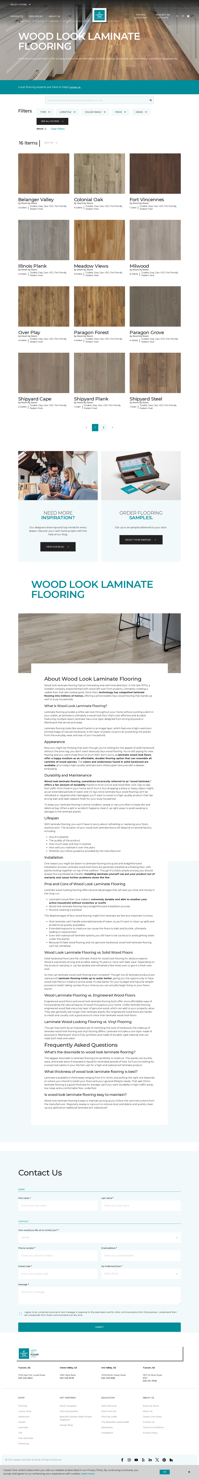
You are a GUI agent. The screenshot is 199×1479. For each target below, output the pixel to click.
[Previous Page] (86, 427)
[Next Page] (112, 427)
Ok (164, 1472)
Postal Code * (25, 1266)
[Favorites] (183, 16)
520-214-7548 (150, 1380)
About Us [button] (54, 16)
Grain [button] (139, 112)
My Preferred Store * (111, 1266)
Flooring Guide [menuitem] (109, 1416)
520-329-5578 (67, 1378)
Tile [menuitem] (20, 1433)
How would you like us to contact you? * (38, 1230)
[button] (177, 16)
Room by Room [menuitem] (151, 1406)
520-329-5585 (108, 1378)
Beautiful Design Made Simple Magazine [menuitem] (76, 1418)
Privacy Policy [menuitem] (150, 1433)
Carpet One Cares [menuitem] (152, 1416)
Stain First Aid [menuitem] (108, 1411)
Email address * (109, 1248)
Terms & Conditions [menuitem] (153, 1427)
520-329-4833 (25, 1378)
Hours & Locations (140, 16)
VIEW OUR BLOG (55, 546)
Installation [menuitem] (107, 1433)
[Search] (151, 100)
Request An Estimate (163, 16)
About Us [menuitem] (148, 1411)
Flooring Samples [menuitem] (69, 1411)
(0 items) (188, 16)
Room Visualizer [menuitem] (68, 1406)
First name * (24, 1198)
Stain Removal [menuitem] (108, 1406)
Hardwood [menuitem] (23, 1416)
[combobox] (96, 100)
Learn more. (88, 1473)
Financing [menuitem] (23, 1443)
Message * (23, 1284)
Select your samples (138, 539)
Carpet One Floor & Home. (27, 1459)
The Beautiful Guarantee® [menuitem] (115, 1422)
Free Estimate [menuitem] (25, 1438)
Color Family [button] (93, 112)
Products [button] (16, 16)
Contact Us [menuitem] (148, 1422)
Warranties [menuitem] (107, 1427)
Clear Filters (58, 128)
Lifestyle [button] (65, 112)
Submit (99, 1327)
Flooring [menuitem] (22, 1406)
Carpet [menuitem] (21, 1422)
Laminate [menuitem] (23, 1427)
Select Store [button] (18, 4)
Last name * (107, 1198)
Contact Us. (75, 87)
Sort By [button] (48, 142)
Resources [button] (36, 16)
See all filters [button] (50, 121)
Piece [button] (118, 112)
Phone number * (26, 1248)
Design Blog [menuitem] (66, 1425)
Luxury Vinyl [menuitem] (24, 1411)
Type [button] (43, 112)
